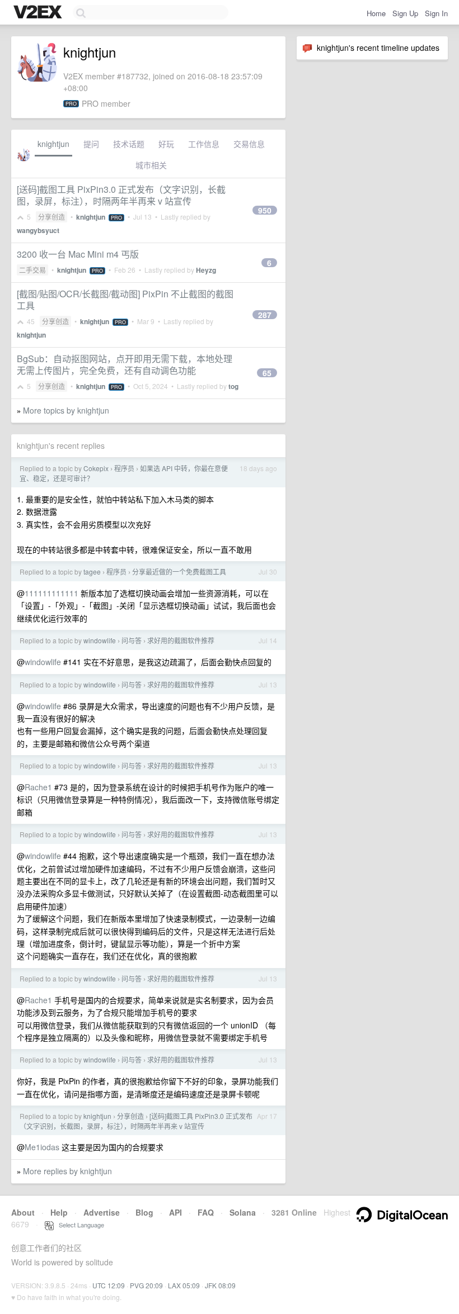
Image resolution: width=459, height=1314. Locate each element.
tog (233, 386)
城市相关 (151, 164)
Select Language (79, 1224)
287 (264, 314)
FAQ (206, 1212)
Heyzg (206, 270)
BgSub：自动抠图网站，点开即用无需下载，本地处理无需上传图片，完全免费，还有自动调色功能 (124, 364)
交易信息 (249, 143)
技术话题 (128, 143)
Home (376, 13)
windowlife (99, 640)
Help (59, 1212)
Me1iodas (42, 1146)
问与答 (131, 640)
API (175, 1212)
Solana (243, 1212)
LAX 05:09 (184, 1285)
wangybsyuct (38, 230)
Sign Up (405, 13)
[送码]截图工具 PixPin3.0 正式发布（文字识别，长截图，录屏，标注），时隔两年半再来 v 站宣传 (121, 195)
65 (267, 372)
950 (264, 210)
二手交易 (32, 269)
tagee (92, 571)
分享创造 (51, 216)
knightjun (53, 143)
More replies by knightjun (67, 1171)
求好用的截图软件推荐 (180, 640)
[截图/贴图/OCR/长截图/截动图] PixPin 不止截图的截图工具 (125, 299)
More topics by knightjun (66, 410)
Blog (144, 1212)
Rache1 (38, 787)
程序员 (124, 468)
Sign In (436, 13)
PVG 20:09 (146, 1285)
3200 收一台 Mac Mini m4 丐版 (78, 254)
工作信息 (203, 143)
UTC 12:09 (108, 1285)
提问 (91, 143)
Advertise (101, 1212)
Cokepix (96, 468)
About (23, 1212)
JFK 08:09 (220, 1285)
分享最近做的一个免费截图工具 (179, 571)
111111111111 (51, 593)
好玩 (166, 143)
